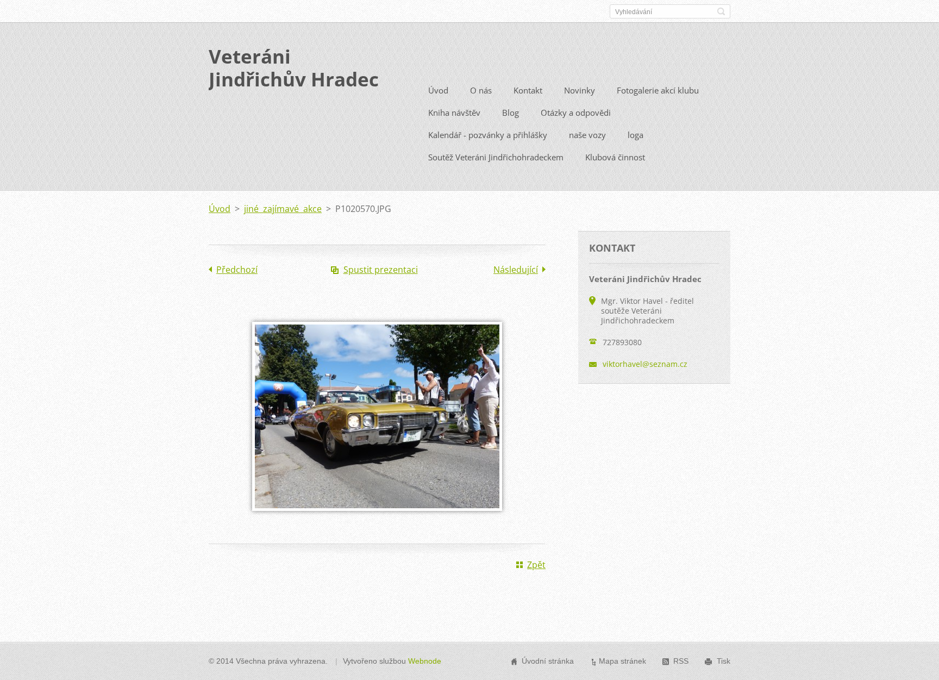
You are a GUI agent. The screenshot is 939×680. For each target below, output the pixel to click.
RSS (680, 661)
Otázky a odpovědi (576, 112)
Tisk (723, 661)
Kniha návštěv (454, 112)
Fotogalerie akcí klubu (658, 90)
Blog (510, 112)
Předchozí (237, 270)
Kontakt (528, 90)
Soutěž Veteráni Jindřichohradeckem (496, 157)
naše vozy (587, 134)
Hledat (721, 11)
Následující (515, 270)
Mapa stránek (622, 661)
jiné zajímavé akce (283, 209)
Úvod (438, 90)
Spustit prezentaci (380, 270)
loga (635, 134)
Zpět (536, 565)
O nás (481, 90)
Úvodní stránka (548, 661)
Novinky (579, 90)
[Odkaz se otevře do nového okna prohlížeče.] (377, 519)
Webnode (424, 661)
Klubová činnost (615, 157)
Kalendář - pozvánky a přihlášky (487, 134)
